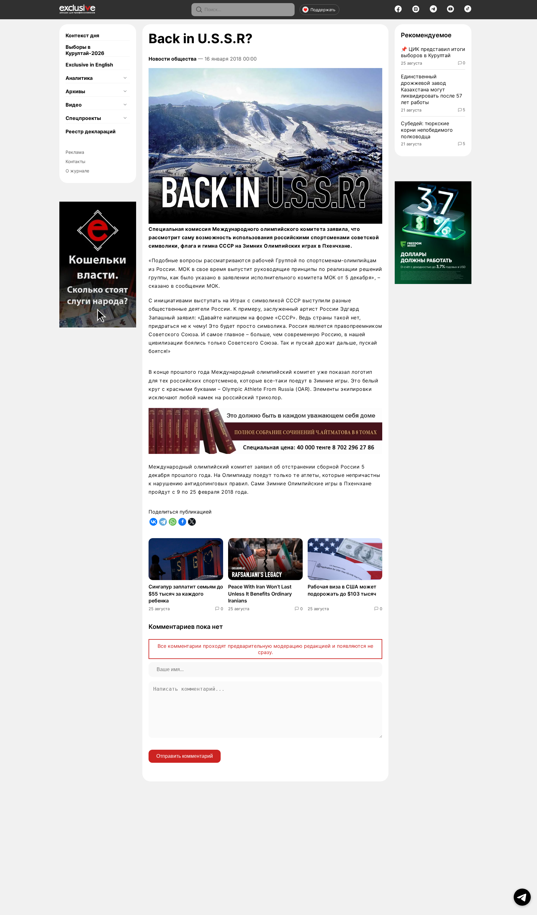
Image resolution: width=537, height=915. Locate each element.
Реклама (75, 152)
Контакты (75, 161)
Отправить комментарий (184, 756)
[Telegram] (433, 10)
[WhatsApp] (173, 522)
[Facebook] (398, 11)
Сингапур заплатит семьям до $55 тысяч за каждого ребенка (186, 593)
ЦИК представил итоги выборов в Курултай (433, 52)
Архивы (75, 91)
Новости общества (172, 59)
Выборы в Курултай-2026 (85, 50)
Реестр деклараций (91, 131)
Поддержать (322, 9)
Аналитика (79, 78)
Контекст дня (82, 35)
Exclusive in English (89, 65)
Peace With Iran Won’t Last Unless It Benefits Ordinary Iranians (260, 593)
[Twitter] (192, 522)
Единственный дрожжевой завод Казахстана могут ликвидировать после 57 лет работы (431, 89)
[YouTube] (450, 11)
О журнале (77, 170)
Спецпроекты (83, 118)
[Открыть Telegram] (522, 897)
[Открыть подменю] (125, 78)
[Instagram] (416, 11)
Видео (74, 105)
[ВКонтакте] (153, 522)
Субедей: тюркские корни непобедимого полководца (427, 130)
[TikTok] (467, 10)
